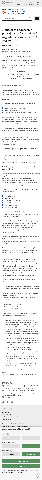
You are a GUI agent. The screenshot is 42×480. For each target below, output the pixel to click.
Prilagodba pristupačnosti (32, 4)
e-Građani (5, 412)
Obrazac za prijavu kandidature (13, 315)
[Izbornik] (37, 18)
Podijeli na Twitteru (12, 402)
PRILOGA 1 (28, 365)
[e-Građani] (11, 2)
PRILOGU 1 (10, 345)
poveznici (5, 255)
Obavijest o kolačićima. (15, 473)
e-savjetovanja (7, 414)
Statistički (6, 451)
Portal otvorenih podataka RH (11, 417)
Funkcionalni (6, 442)
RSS (18, 5)
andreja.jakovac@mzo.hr (10, 374)
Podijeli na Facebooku (8, 402)
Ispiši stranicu (3, 402)
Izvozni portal (6, 419)
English (37, 2)
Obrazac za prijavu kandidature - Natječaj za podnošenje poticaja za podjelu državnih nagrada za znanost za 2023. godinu (22, 393)
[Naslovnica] (21, 11)
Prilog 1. (7, 397)
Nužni (4, 434)
